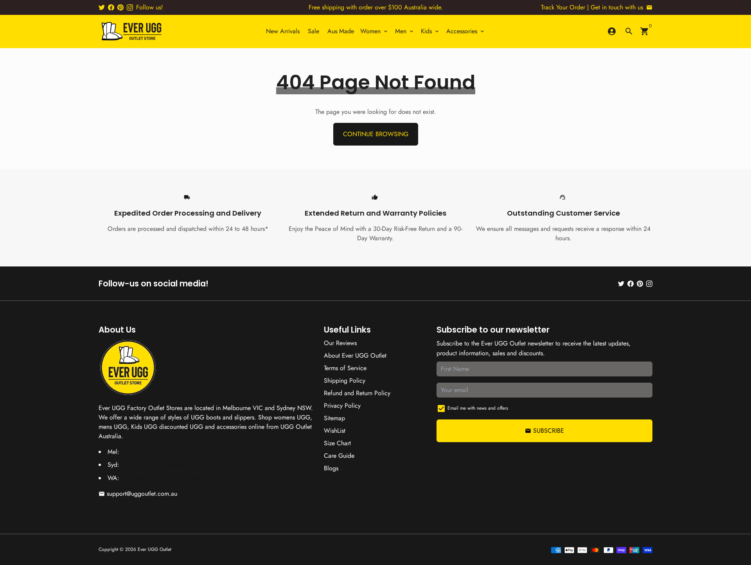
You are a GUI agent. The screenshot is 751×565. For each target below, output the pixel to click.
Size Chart (337, 443)
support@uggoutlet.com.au (138, 493)
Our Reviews (340, 342)
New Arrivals (283, 31)
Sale (313, 31)
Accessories (465, 31)
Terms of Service (345, 367)
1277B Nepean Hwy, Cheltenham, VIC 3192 (179, 451)
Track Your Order (563, 7)
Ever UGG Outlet (154, 549)
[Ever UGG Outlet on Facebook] (111, 7)
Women (374, 31)
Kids (430, 31)
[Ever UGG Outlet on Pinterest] (120, 7)
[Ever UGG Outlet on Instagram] (130, 7)
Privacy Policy (342, 405)
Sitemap (334, 418)
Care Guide (339, 455)
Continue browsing (375, 134)
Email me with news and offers (477, 408)
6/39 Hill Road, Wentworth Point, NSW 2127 (181, 464)
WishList (334, 430)
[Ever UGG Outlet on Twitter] (102, 7)
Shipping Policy (344, 380)
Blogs (331, 468)
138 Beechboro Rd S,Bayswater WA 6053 (176, 477)
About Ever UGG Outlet (355, 355)
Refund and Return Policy (357, 393)
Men (405, 31)
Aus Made (340, 31)
